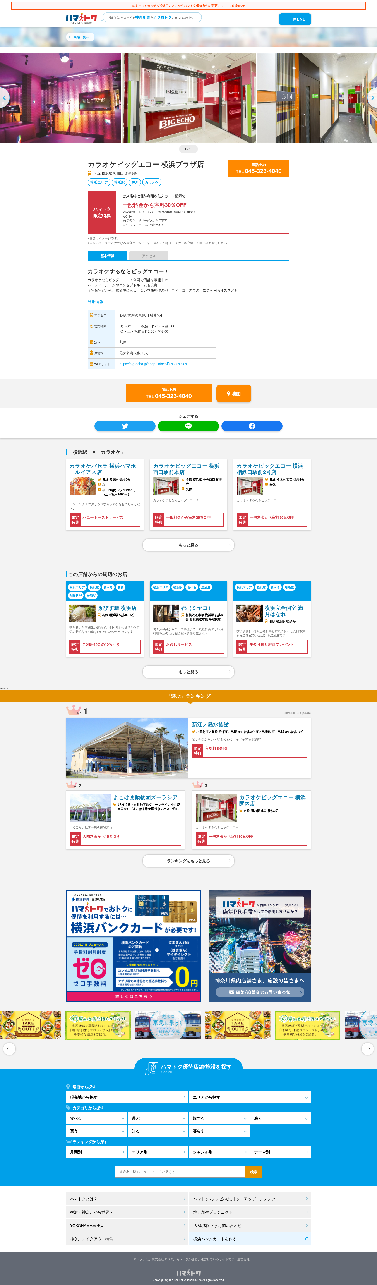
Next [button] (371, 98)
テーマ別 (262, 1152)
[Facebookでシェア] (252, 426)
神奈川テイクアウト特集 (91, 1238)
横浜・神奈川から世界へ (91, 1212)
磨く (258, 1118)
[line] (188, 426)
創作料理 (76, 595)
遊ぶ (134, 182)
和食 (121, 587)
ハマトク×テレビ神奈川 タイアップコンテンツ (234, 1198)
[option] (189, 98)
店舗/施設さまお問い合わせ (217, 1225)
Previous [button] (5, 98)
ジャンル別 (202, 1152)
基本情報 (107, 255)
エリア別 (139, 1152)
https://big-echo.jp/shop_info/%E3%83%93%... (155, 363)
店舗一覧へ (81, 37)
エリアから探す (206, 1097)
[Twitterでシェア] (125, 426)
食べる (108, 587)
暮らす (199, 1131)
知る (136, 1131)
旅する (199, 1118)
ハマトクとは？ (84, 1198)
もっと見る (188, 545)
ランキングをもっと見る (188, 861)
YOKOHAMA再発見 (87, 1225)
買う (74, 1131)
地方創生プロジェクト (213, 1212)
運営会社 (243, 1259)
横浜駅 (119, 182)
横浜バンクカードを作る (214, 1238)
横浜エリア (99, 182)
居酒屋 (91, 595)
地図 (236, 393)
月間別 (76, 1152)
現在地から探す (84, 1097)
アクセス (149, 255)
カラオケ (152, 182)
